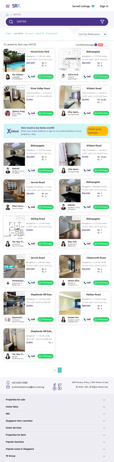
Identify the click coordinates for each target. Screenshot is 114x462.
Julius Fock (73, 75)
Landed (18, 33)
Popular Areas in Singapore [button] (20, 449)
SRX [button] (8, 414)
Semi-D (40, 33)
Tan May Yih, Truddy (18, 242)
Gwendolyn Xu (17, 281)
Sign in (104, 6)
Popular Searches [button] (15, 442)
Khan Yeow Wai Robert (17, 206)
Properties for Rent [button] (16, 435)
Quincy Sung (18, 111)
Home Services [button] (13, 428)
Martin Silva (73, 281)
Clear (9, 33)
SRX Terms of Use (100, 382)
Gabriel (15, 169)
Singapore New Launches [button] (19, 421)
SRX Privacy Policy (81, 382)
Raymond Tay (17, 317)
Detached (51, 33)
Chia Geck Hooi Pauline (74, 112)
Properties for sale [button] (15, 400)
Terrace (29, 33)
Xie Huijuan (17, 75)
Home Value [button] (12, 407)
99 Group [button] (10, 456)
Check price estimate (94, 131)
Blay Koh (72, 242)
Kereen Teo (73, 317)
